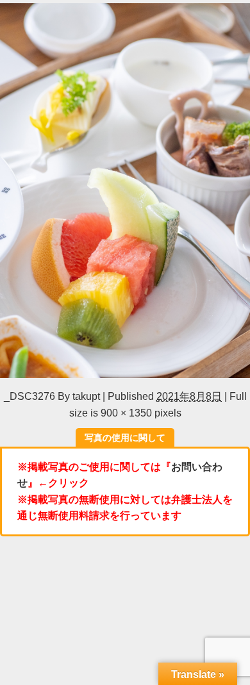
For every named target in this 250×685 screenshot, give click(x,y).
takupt (86, 396)
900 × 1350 (126, 413)
